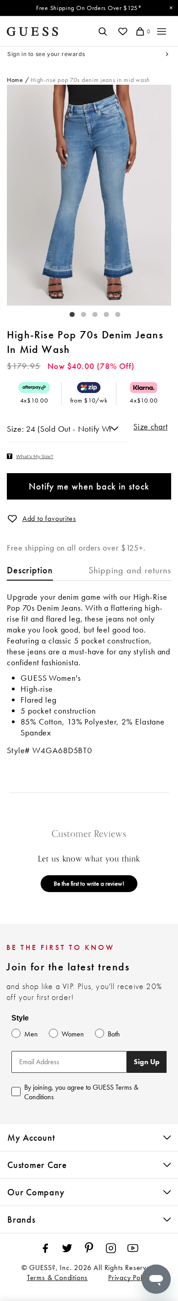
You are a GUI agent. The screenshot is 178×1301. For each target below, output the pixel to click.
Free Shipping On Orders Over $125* (89, 8)
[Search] (102, 31)
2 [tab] (79, 312)
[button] (12, 518)
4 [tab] (101, 312)
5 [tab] (113, 312)
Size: (16, 428)
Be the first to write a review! (89, 883)
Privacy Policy (129, 1277)
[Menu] (162, 31)
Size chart (150, 427)
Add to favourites (49, 518)
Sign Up (147, 1061)
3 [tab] (90, 312)
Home (15, 80)
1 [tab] (67, 312)
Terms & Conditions (57, 1277)
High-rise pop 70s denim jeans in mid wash (90, 80)
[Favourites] (122, 31)
